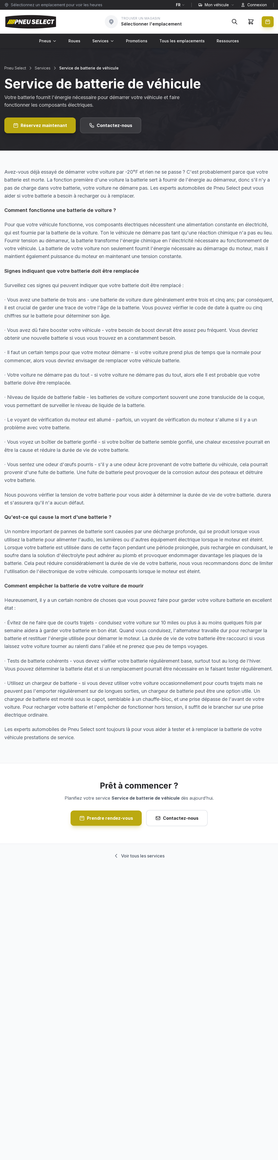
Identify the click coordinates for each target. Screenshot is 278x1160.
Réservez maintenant (44, 125)
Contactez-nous (114, 125)
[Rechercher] (234, 21)
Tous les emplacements (182, 41)
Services (100, 41)
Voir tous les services (143, 856)
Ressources (228, 41)
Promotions (136, 41)
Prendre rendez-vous (110, 818)
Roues (74, 41)
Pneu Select (15, 68)
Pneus (45, 41)
